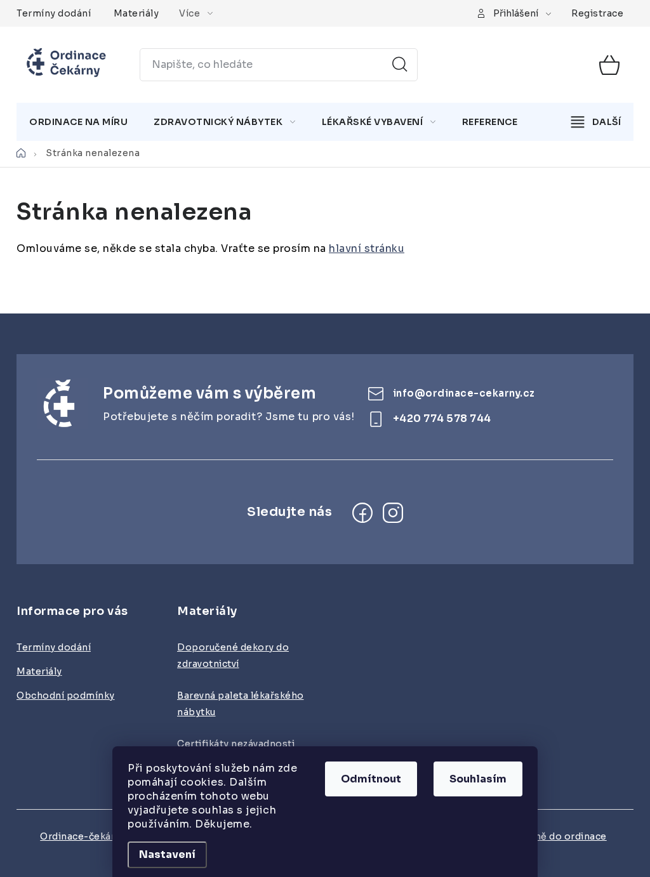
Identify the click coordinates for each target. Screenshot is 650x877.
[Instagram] (393, 513)
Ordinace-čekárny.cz (89, 836)
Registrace (597, 13)
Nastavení (167, 854)
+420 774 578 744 (442, 418)
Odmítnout (371, 779)
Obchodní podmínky (66, 695)
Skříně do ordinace (561, 836)
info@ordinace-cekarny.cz (464, 393)
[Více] (596, 122)
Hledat (400, 64)
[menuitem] (78, 122)
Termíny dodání (54, 13)
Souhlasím (478, 779)
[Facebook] (362, 513)
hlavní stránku (366, 248)
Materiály (136, 13)
